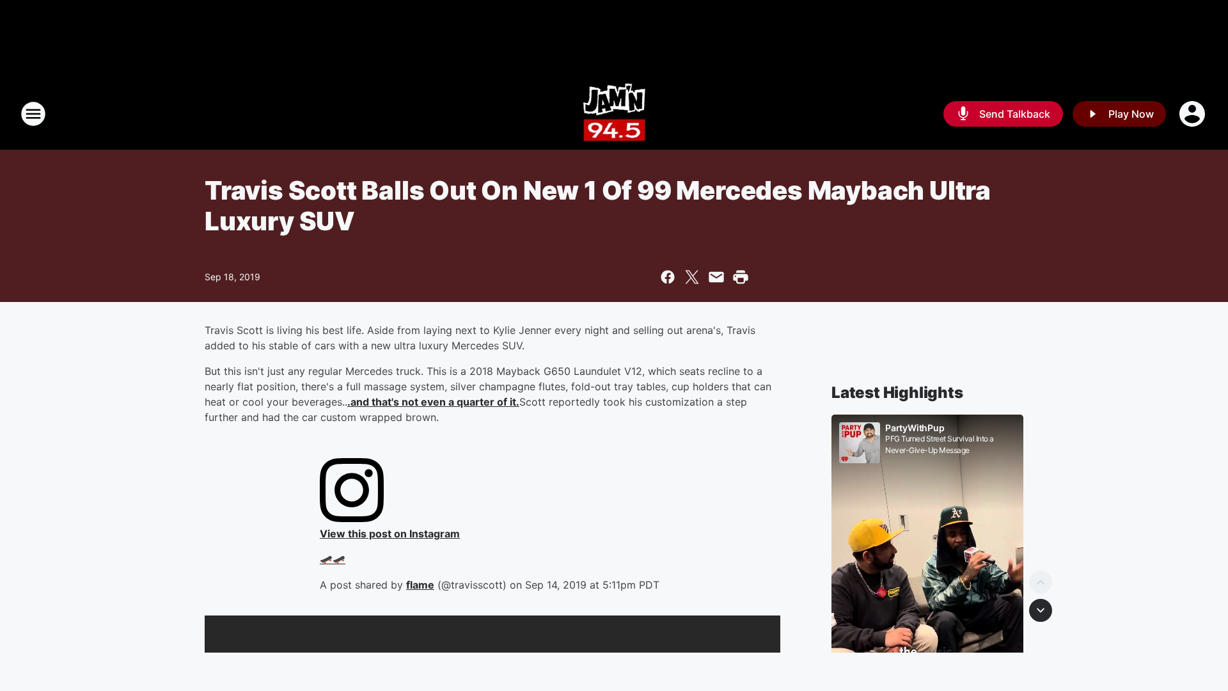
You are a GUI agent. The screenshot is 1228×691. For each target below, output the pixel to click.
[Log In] (1193, 114)
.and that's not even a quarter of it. (433, 401)
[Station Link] (614, 114)
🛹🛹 (332, 559)
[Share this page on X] (692, 277)
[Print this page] (741, 277)
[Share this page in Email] (716, 277)
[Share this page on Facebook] (668, 277)
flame (420, 584)
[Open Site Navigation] (33, 114)
